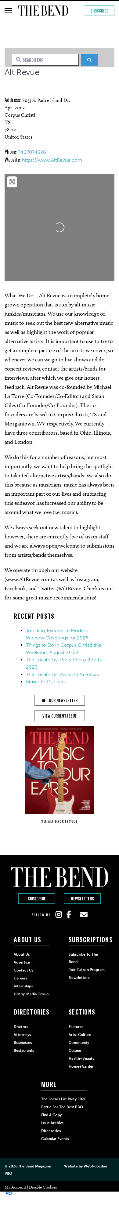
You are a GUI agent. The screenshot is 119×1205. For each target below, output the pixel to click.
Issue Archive (52, 1123)
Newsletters (82, 899)
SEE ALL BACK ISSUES (59, 821)
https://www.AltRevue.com (52, 160)
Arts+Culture (80, 1035)
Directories (51, 1131)
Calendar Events (55, 1139)
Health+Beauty (81, 1058)
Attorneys (22, 1035)
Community (79, 1042)
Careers (20, 978)
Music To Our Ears (46, 682)
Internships (23, 986)
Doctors (21, 1027)
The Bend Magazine (34, 1166)
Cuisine (75, 1050)
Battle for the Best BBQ (62, 1107)
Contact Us (23, 970)
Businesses (23, 1042)
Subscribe (99, 11)
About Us (22, 954)
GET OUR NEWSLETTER (60, 700)
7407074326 (32, 152)
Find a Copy (51, 1115)
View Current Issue (59, 716)
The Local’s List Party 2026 (63, 1099)
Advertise (22, 962)
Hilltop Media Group (31, 994)
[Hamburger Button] (8, 11)
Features (76, 1027)
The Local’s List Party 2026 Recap (62, 674)
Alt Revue (22, 72)
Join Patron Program (87, 970)
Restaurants (24, 1050)
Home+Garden (81, 1066)
